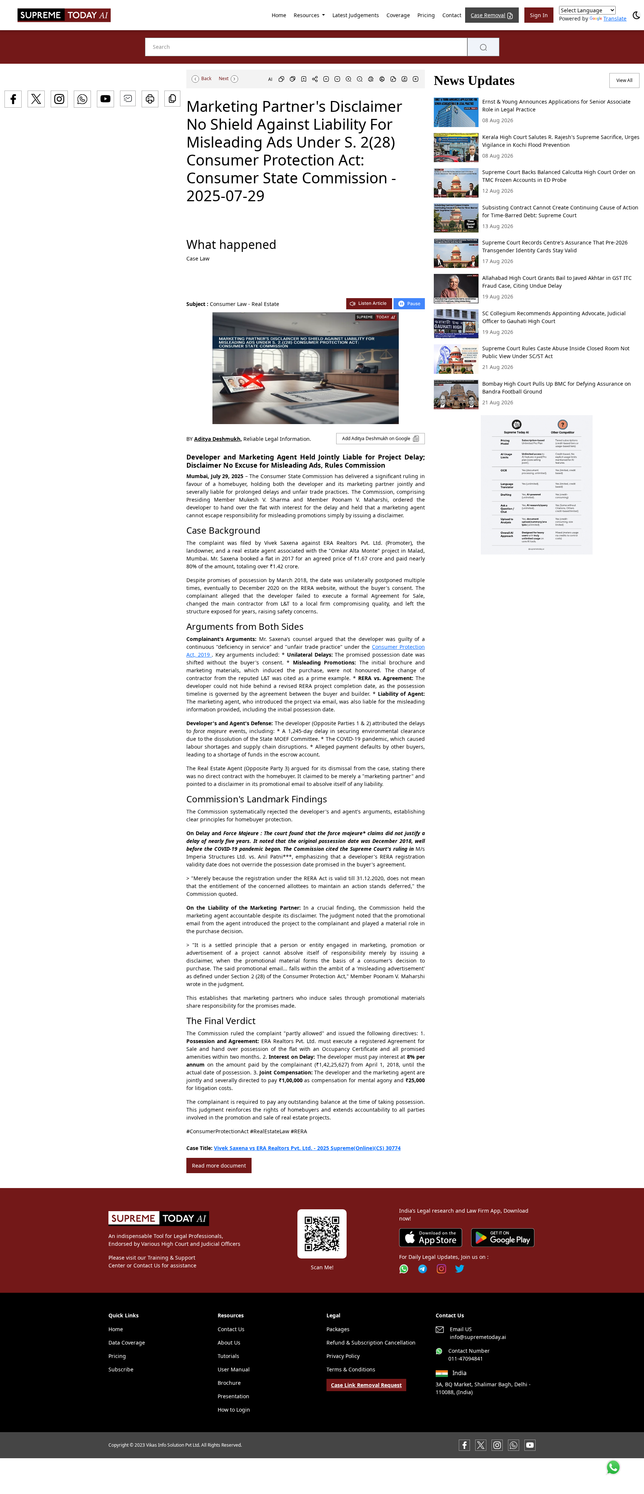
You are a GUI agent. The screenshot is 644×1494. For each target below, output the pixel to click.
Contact (451, 15)
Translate (614, 18)
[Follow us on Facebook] (464, 1444)
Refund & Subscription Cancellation (371, 1342)
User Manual (234, 1369)
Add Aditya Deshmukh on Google (376, 438)
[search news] (483, 47)
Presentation (233, 1396)
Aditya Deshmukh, (218, 438)
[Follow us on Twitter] (459, 1268)
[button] (537, 485)
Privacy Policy (343, 1355)
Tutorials (228, 1355)
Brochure (229, 1382)
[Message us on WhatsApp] (513, 1444)
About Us (229, 1342)
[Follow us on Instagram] (441, 1268)
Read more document (219, 1165)
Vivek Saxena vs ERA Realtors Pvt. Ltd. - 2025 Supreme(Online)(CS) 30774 (307, 1148)
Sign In (539, 15)
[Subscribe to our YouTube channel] (530, 1444)
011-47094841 (465, 1358)
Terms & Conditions (350, 1369)
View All (624, 80)
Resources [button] (307, 15)
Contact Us (231, 1329)
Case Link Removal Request (366, 1385)
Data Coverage (126, 1342)
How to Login (234, 1409)
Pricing (426, 15)
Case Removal (488, 15)
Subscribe (120, 1369)
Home (279, 15)
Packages (338, 1329)
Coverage (398, 15)
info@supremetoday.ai (478, 1336)
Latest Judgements (355, 15)
